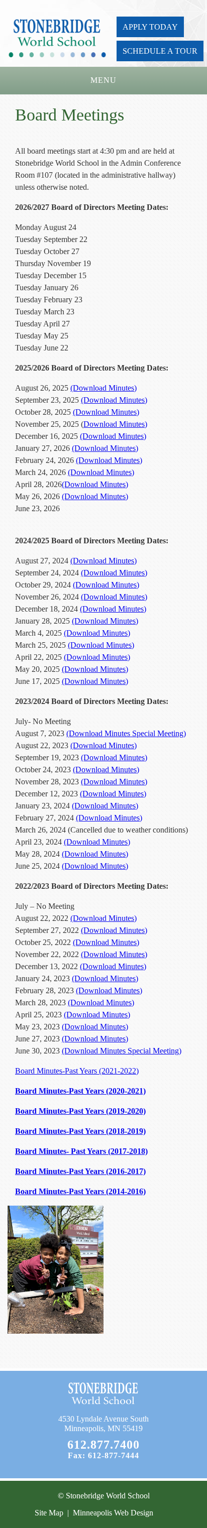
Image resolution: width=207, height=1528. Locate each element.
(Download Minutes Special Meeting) (126, 733)
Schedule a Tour (160, 51)
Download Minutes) (115, 424)
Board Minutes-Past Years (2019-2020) (80, 1111)
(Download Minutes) (103, 388)
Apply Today (150, 27)
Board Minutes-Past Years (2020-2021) (80, 1091)
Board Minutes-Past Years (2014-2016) (80, 1191)
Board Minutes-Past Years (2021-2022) (77, 1071)
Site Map (49, 1512)
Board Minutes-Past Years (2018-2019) (80, 1131)
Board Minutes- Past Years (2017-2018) (81, 1151)
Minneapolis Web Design (113, 1512)
